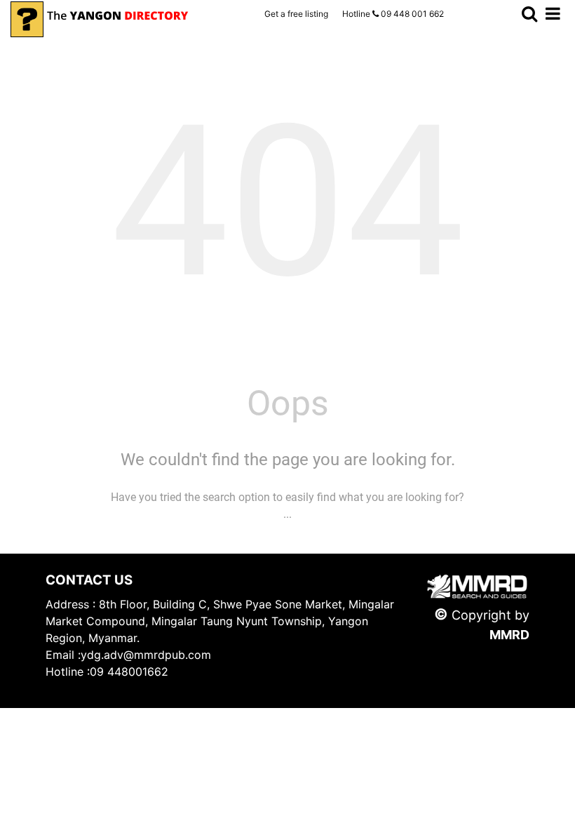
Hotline (393, 13)
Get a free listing (296, 13)
